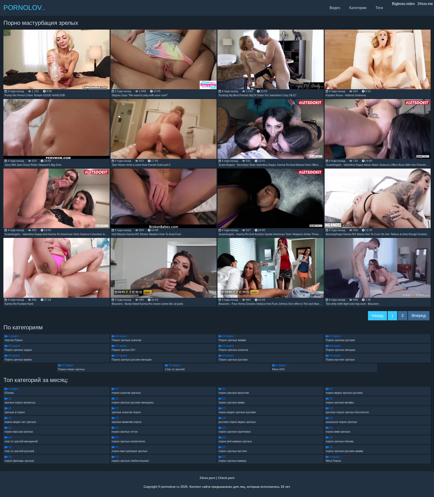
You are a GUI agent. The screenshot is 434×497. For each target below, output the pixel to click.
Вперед (419, 315)
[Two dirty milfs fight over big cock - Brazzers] (378, 268)
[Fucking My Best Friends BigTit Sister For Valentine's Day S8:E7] (270, 59)
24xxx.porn (207, 478)
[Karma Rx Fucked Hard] (56, 268)
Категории (357, 8)
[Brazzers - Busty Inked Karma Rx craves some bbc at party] (164, 268)
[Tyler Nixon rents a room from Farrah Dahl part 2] (164, 129)
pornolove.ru (170, 486)
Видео (335, 8)
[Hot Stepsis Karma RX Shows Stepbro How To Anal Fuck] (164, 198)
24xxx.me (425, 4)
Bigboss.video (403, 4)
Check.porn (226, 478)
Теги (379, 8)
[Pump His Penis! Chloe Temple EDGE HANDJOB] (56, 59)
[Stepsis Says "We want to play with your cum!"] (164, 59)
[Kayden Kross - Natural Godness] (378, 59)
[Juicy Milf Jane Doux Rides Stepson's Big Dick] (56, 129)
